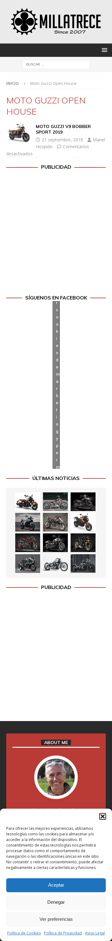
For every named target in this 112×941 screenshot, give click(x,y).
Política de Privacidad (63, 933)
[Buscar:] (56, 64)
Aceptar (56, 885)
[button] (103, 816)
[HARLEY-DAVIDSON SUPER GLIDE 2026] (55, 542)
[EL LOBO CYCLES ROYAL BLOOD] (55, 501)
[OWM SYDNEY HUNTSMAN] (55, 563)
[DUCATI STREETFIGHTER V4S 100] (83, 542)
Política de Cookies (24, 933)
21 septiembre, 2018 (62, 140)
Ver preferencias (56, 919)
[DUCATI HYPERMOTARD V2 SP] (55, 522)
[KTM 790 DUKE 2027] (83, 522)
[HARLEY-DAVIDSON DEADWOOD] (83, 501)
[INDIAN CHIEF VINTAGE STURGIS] (27, 501)
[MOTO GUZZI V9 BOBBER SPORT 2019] (18, 133)
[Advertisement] (56, 232)
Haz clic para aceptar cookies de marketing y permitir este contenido (58, 385)
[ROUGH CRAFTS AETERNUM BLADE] (83, 563)
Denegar (56, 902)
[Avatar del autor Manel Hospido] (56, 792)
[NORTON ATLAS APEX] (27, 522)
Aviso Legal (95, 933)
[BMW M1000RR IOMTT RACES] (27, 563)
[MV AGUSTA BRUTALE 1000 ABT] (27, 542)
